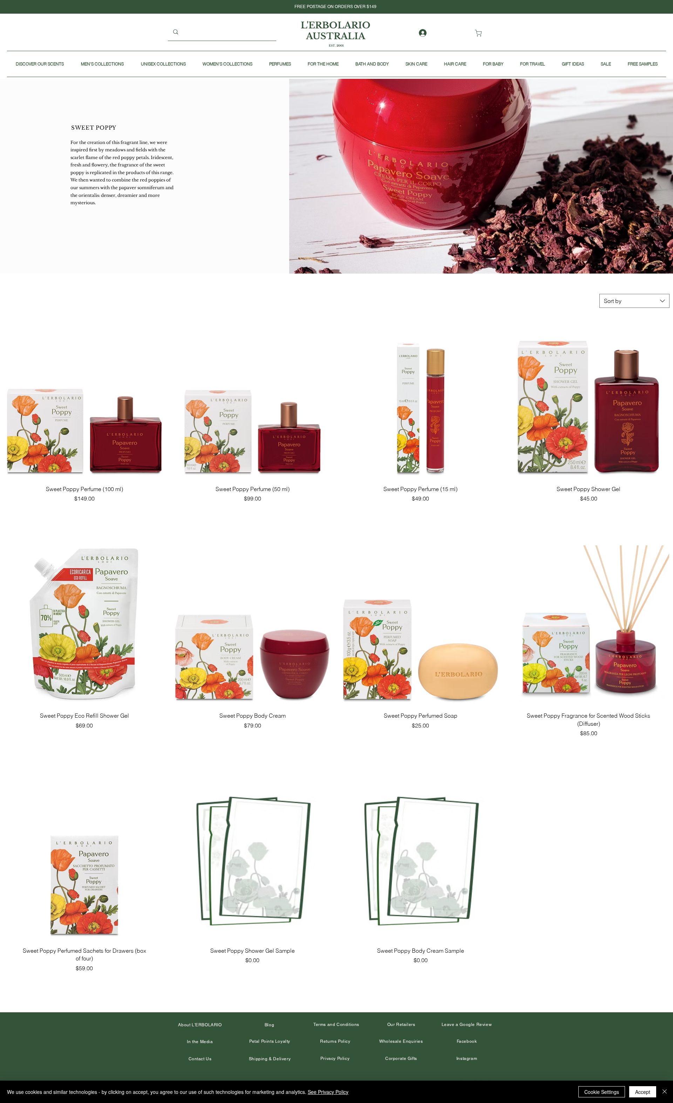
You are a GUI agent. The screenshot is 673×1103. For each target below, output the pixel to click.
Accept (642, 1091)
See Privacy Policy (328, 1091)
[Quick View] (84, 399)
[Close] (664, 1091)
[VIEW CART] (479, 33)
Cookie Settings (601, 1091)
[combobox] (634, 301)
